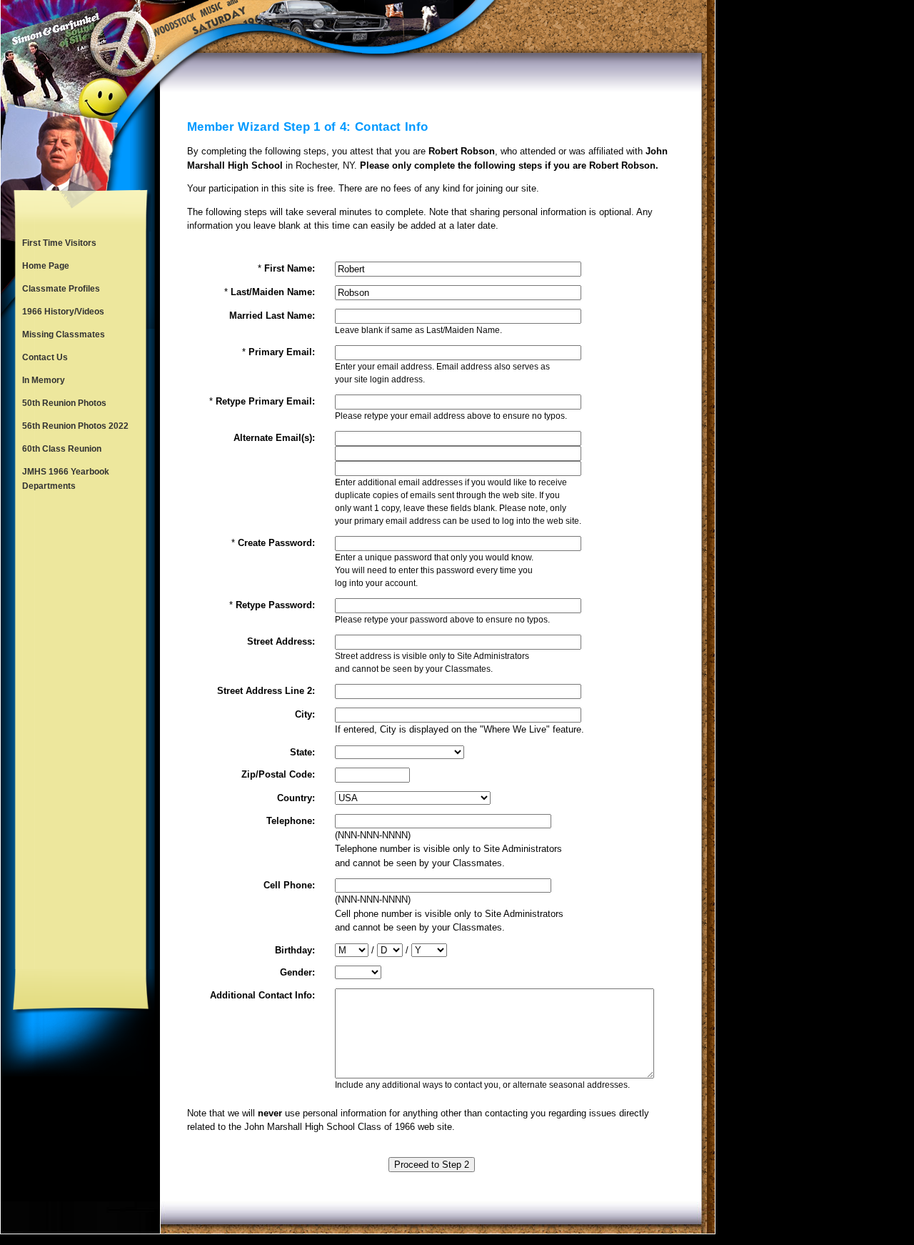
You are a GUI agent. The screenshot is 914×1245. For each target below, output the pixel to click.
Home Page (45, 266)
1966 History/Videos (63, 312)
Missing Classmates (63, 334)
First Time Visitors (59, 243)
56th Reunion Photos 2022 (75, 426)
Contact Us (45, 357)
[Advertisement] (81, 733)
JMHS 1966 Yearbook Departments (65, 479)
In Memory (43, 380)
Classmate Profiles (61, 289)
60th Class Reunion (61, 449)
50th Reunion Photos (64, 403)
